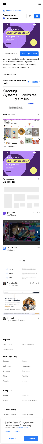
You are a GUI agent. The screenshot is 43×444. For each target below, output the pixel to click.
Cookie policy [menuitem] (27, 414)
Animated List (12, 283)
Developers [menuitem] (26, 371)
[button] (29, 16)
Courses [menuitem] (6, 371)
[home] (4, 4)
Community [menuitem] (26, 366)
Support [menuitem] (6, 361)
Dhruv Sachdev (13, 285)
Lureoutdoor (12, 248)
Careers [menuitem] (6, 400)
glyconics (11, 213)
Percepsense (8, 179)
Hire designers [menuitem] (28, 344)
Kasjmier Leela (9, 114)
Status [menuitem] (24, 381)
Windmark (11, 250)
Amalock (10, 318)
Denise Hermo (9, 147)
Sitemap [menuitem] (25, 395)
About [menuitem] (5, 395)
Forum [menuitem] (24, 361)
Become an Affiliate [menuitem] (29, 400)
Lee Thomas (12, 215)
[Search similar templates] (37, 16)
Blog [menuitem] (5, 376)
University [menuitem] (7, 366)
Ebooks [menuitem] (6, 381)
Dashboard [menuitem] (7, 344)
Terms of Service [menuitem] (9, 414)
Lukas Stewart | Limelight (16, 320)
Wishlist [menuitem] (25, 376)
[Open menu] (39, 4)
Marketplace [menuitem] (8, 349)
